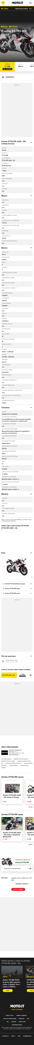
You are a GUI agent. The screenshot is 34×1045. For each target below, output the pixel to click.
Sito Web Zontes (6, 759)
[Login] (3, 3)
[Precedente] (4, 567)
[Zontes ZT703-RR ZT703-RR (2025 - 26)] (30, 675)
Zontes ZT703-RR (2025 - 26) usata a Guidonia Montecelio (12, 834)
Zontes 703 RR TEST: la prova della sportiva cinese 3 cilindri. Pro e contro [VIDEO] (11, 983)
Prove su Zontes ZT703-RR (13, 763)
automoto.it (5, 1036)
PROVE (5, 977)
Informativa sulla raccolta (8, 1042)
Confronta (8, 69)
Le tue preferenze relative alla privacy (12, 1044)
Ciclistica (5, 407)
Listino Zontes (13, 765)
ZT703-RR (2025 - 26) (8, 675)
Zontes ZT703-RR (22, 861)
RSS (8, 1021)
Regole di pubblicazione (9, 1018)
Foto (3, 552)
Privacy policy (10, 1015)
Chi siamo (13, 1021)
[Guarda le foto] (17, 42)
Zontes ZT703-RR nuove (12, 593)
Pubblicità (21, 1018)
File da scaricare (8, 656)
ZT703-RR (14, 26)
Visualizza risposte (22, 884)
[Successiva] (30, 567)
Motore (4, 247)
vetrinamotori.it (27, 1036)
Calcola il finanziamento (12, 584)
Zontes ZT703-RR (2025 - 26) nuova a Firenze (12, 796)
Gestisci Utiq (22, 1021)
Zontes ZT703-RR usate (12, 588)
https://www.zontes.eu (13, 754)
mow (19, 1036)
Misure (4, 195)
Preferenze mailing (17, 1024)
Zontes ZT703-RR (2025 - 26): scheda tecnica (13, 142)
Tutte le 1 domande (18, 889)
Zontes (5, 26)
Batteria (4, 494)
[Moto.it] (17, 3)
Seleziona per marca (21, 8)
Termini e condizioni (21, 1015)
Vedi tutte (31, 806)
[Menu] (31, 3)
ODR (28, 1018)
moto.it (13, 1036)
